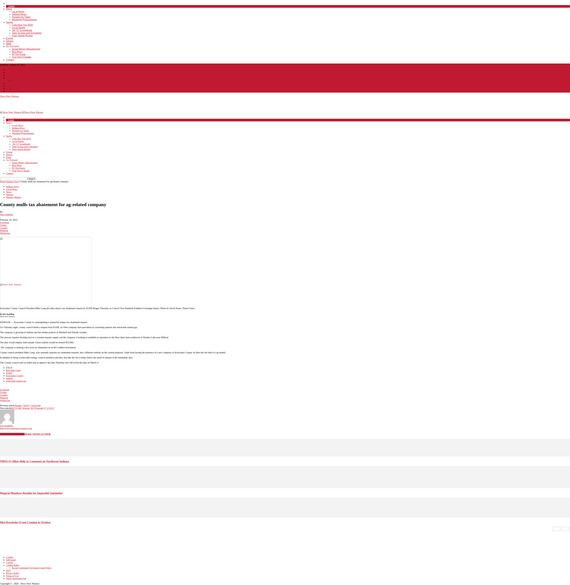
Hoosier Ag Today (21, 17)
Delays (9, 41)
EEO (8, 83)
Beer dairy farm (13, 370)
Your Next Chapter (21, 57)
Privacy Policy (13, 86)
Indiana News (19, 14)
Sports (9, 22)
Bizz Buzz (17, 51)
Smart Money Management (26, 49)
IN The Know (19, 54)
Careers (9, 75)
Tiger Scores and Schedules (27, 33)
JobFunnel (11, 72)
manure (9, 378)
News (9, 9)
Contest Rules (12, 78)
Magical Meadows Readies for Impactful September (31, 493)
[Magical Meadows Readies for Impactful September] (285, 487)
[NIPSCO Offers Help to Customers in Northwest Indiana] (285, 455)
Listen (11, 6)
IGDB (9, 373)
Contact (10, 59)
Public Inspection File (16, 91)
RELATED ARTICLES (12, 434)
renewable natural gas (16, 381)
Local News (18, 11)
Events (9, 38)
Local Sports (18, 27)
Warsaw (10, 194)
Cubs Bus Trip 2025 (22, 25)
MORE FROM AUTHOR (37, 434)
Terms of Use (12, 88)
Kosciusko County (14, 375)
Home (3, 181)
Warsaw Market (13, 197)
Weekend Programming (24, 19)
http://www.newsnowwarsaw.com (16, 428)
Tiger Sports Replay (22, 35)
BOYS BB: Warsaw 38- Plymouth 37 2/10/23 (32, 408)
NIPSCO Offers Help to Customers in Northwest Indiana (34, 461)
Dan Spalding (6, 214)
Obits (8, 43)
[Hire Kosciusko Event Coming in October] (285, 516)
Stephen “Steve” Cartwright (27, 405)
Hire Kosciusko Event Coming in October (25, 522)
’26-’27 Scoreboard (22, 30)
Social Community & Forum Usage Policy (32, 80)
